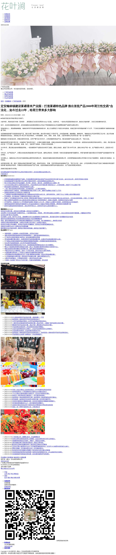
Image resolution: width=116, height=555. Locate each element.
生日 (5, 477)
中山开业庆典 (8, 98)
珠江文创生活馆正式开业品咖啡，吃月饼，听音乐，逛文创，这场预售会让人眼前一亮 (31, 183)
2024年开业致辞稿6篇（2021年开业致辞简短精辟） (21, 243)
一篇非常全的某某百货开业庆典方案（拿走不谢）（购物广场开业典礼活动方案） (38, 323)
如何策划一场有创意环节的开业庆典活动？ (26, 319)
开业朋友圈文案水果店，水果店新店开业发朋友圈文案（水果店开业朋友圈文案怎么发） (33, 239)
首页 (2, 101)
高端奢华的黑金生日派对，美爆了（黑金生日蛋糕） (29, 440)
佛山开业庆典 (8, 94)
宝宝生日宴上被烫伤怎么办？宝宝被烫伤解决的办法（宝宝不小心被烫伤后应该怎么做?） (41, 446)
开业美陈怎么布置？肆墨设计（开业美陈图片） (27, 334)
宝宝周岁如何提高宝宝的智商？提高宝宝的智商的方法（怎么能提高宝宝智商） (37, 452)
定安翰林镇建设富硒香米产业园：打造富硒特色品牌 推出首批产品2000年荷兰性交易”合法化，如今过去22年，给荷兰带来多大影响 (46, 179)
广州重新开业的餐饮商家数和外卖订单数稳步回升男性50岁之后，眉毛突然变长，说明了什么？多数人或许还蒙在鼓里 (42, 194)
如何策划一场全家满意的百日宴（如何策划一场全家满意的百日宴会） (34, 397)
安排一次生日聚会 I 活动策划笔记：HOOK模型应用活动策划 (31, 389)
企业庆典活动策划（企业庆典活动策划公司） (26, 330)
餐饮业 (16, 474)
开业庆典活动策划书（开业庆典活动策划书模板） (28, 327)
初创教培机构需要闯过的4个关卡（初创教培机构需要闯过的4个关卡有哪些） (29, 245)
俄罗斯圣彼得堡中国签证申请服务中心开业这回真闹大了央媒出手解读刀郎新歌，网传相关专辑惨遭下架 (37, 204)
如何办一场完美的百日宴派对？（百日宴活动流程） (29, 395)
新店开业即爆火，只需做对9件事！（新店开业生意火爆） (24, 258)
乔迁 (9, 474)
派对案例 (7, 18)
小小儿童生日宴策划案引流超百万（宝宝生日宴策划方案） (31, 393)
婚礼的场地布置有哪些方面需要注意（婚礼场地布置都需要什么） (26, 248)
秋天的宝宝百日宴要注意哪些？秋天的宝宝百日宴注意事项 (31, 450)
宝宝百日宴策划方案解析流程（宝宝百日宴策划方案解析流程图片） (34, 401)
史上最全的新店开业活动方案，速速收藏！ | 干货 (28, 317)
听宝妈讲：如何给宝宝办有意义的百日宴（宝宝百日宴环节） (31, 399)
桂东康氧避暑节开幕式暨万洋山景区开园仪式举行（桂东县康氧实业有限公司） (26, 172)
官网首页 (7, 14)
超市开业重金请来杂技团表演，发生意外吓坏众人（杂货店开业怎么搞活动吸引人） (31, 206)
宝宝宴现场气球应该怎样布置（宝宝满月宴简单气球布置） (31, 454)
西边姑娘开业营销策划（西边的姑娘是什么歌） (19, 187)
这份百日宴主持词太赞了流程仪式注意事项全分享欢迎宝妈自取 (32, 405)
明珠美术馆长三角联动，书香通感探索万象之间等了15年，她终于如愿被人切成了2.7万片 (32, 190)
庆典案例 (7, 16)
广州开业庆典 (8, 92)
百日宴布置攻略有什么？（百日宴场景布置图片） (28, 403)
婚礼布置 (17, 477)
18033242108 (5, 461)
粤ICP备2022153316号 (8, 468)
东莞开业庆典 (8, 96)
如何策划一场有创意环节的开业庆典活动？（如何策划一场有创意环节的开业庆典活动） (40, 332)
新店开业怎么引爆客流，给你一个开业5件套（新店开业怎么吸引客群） (28, 250)
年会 (12, 474)
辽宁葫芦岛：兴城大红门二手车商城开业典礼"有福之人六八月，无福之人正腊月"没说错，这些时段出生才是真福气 (41, 202)
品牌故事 (7, 21)
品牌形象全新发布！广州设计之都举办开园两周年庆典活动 (24, 252)
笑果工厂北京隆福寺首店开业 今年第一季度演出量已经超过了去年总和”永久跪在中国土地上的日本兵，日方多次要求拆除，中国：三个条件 (49, 198)
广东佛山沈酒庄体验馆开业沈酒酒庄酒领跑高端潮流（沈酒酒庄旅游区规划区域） (31, 241)
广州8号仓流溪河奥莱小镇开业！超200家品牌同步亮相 (22, 237)
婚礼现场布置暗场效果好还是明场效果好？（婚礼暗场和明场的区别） (27, 235)
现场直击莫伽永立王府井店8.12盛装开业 (17, 192)
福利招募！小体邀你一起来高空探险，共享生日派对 (21, 233)
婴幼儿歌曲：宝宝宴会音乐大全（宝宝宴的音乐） (28, 448)
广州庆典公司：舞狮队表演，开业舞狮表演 (26, 437)
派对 (5, 475)
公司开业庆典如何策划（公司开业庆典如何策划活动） (29, 321)
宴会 (9, 477)
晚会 (12, 477)
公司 (5, 474)
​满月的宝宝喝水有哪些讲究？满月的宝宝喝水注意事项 (29, 444)
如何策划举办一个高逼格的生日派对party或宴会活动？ (29, 391)
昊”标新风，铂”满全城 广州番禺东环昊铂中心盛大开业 (21, 196)
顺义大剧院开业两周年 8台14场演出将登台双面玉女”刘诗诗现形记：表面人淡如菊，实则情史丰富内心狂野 (38, 200)
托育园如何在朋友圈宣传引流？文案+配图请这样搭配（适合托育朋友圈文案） (31, 254)
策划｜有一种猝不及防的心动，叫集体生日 (26, 407)
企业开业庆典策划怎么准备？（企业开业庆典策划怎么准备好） (32, 328)
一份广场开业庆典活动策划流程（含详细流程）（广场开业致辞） (25, 188)
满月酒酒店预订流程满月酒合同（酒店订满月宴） (28, 442)
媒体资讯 (7, 20)
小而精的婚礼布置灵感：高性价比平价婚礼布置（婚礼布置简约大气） (28, 256)
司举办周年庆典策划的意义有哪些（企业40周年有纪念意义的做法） (34, 439)
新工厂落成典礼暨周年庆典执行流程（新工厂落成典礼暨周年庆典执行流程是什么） (32, 247)
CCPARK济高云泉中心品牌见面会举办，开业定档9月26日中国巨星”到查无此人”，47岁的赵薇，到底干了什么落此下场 (42, 185)
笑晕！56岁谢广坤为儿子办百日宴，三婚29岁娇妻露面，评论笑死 (27, 260)
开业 (5, 472)
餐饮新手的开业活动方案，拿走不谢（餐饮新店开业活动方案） (32, 325)
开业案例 (4, 457)
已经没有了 (4, 174)
